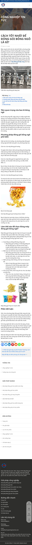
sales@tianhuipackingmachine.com (10, 530)
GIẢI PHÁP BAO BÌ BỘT (8, 398)
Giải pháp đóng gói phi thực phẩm (11, 407)
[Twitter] (5, 344)
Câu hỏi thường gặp (6, 511)
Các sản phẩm (4, 504)
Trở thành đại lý (6, 442)
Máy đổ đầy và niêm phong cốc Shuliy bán (14, 354)
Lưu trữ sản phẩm (7, 429)
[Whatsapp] (19, 344)
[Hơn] (22, 344)
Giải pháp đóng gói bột (6, 485)
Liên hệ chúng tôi (7, 446)
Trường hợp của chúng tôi (9, 372)
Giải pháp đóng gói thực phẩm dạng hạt (13, 403)
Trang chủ (5, 421)
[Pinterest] (12, 344)
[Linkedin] (9, 344)
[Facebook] (2, 344)
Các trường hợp (6, 438)
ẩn (9, 95)
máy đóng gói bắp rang (17, 61)
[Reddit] (15, 344)
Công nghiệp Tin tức (8, 368)
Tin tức (2, 508)
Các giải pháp (6, 425)
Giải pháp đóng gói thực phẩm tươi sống (13, 386)
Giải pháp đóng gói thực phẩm (10, 390)
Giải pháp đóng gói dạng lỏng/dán (11, 394)
